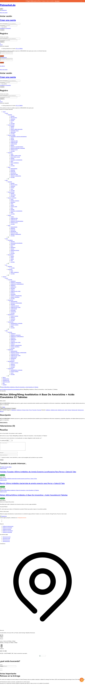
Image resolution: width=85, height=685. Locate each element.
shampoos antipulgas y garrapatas (18, 148)
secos (12, 189)
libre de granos (14, 117)
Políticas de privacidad (7, 527)
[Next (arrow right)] (1, 670)
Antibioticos (17, 389)
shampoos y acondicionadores (17, 146)
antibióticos (13, 285)
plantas (12, 259)
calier (66, 410)
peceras (12, 251)
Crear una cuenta (8, 20)
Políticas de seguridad (7, 532)
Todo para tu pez (6, 541)
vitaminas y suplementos (16, 176)
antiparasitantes (14, 168)
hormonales (13, 294)
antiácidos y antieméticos (16, 282)
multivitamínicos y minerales (16, 323)
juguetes (12, 158)
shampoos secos (14, 149)
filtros (12, 246)
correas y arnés (14, 206)
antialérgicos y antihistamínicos (17, 284)
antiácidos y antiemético (16, 335)
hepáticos (13, 292)
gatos (6, 180)
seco (12, 122)
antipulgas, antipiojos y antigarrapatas (18, 352)
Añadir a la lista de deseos (6, 408)
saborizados (13, 132)
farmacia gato (74, 410)
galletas (12, 127)
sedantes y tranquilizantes (16, 295)
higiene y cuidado (11, 135)
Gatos (10, 389)
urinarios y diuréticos (15, 297)
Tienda (3, 389)
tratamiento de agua (15, 250)
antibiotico (48, 410)
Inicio (1, 389)
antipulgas (13, 170)
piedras (12, 257)
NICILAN (1, 411)
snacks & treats (11, 125)
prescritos (10, 279)
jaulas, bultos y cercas (15, 157)
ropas (12, 164)
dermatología (13, 173)
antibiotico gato (54, 410)
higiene (9, 215)
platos (12, 212)
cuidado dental (14, 143)
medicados (13, 119)
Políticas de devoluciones (8, 526)
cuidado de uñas (14, 142)
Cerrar (1, 44)
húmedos (12, 116)
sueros (12, 326)
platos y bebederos (15, 162)
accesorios (10, 152)
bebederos (13, 202)
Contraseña (2, 25)
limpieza (12, 145)
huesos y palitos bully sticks (16, 129)
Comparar (14, 408)
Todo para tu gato (6, 538)
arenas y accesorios (12, 197)
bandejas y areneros (15, 200)
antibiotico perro (61, 410)
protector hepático (14, 324)
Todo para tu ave (6, 539)
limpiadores (13, 247)
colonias (12, 139)
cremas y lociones (14, 316)
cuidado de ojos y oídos (15, 291)
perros (6, 113)
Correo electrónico (4, 23)
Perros (30, 410)
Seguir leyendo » (4, 422)
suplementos (13, 311)
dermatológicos (11, 314)
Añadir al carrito (3, 468)
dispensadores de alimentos (16, 243)
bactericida (13, 171)
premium (12, 120)
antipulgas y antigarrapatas (16, 303)
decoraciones (11, 254)
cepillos (12, 138)
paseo (12, 161)
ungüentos (13, 319)
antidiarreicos (13, 287)
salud (9, 167)
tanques (12, 249)
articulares (13, 288)
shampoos (13, 317)
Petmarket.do (7, 5)
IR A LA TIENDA (19, 48)
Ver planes (57, 1)
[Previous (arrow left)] (0, 670)
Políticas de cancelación (8, 530)
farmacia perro (81, 410)
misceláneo (10, 240)
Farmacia (7, 389)
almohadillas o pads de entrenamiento (19, 136)
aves (6, 265)
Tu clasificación (3, 440)
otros (12, 260)
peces (6, 238)
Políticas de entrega (7, 529)
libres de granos (14, 184)
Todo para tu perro (6, 537)
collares (12, 205)
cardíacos (13, 289)
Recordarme (4, 27)
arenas (12, 199)
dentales (12, 126)
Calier (4, 407)
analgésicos (13, 281)
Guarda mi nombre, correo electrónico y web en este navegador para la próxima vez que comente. (22, 457)
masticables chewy (15, 130)
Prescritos (13, 389)
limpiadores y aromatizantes (16, 160)
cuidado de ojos (14, 219)
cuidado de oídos (14, 141)
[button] (42, 43)
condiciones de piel (15, 305)
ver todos (13, 123)
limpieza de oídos (14, 174)
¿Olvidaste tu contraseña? (5, 28)
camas (12, 154)
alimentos (10, 114)
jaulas (12, 208)
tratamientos (10, 300)
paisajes (12, 256)
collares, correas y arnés (16, 155)
